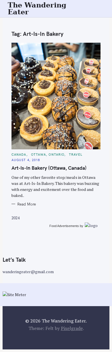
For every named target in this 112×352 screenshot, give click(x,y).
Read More (26, 204)
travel (75, 154)
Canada (18, 154)
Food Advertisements (64, 226)
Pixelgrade (72, 328)
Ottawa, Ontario (48, 154)
